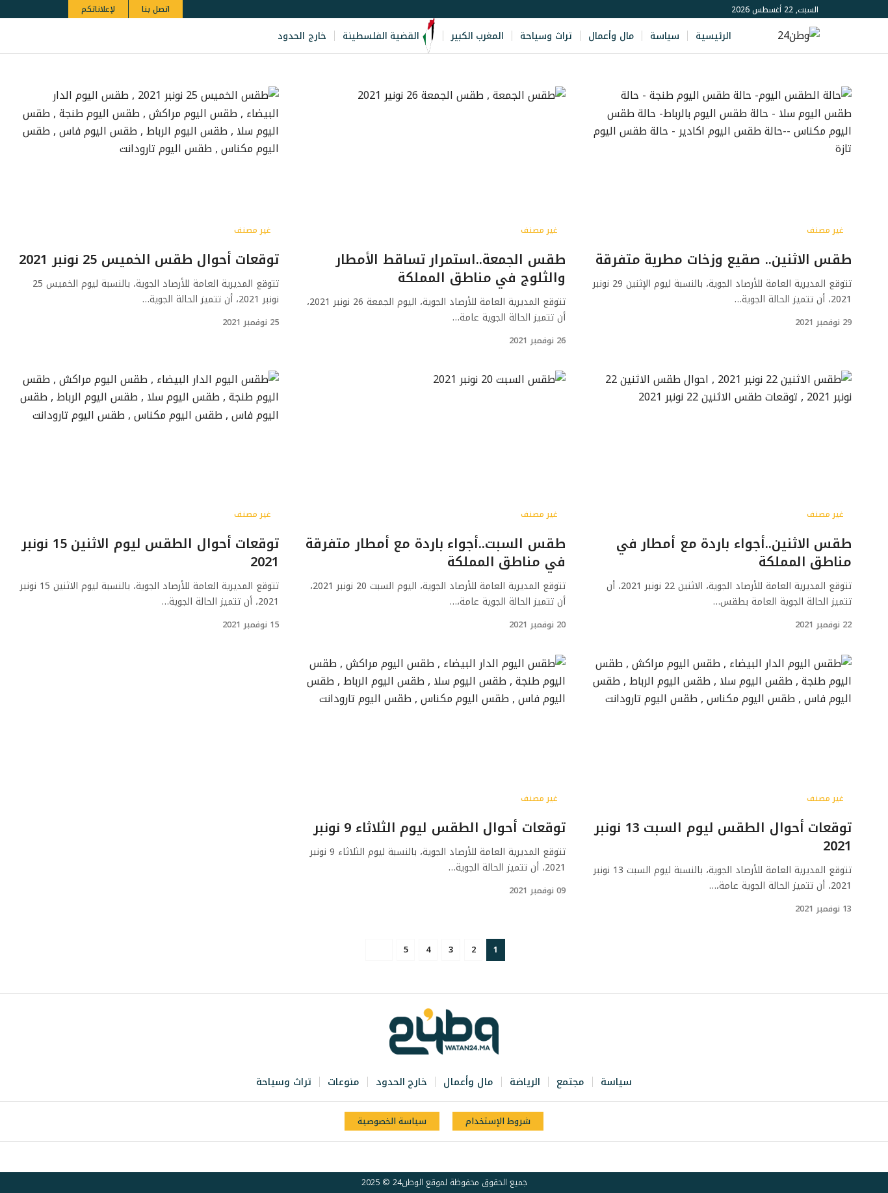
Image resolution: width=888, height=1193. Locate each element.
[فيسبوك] (175, 36)
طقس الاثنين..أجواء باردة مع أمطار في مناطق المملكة (734, 552)
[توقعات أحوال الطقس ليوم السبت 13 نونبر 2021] (722, 733)
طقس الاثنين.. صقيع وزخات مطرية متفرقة (723, 259)
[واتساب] (118, 36)
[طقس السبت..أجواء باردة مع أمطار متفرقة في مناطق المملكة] (435, 449)
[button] (80, 36)
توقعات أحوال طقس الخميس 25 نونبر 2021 (149, 259)
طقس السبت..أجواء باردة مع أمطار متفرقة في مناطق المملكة (436, 552)
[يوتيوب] (146, 36)
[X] (160, 36)
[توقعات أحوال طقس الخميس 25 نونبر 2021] (149, 164)
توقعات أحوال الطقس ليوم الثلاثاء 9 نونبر (439, 827)
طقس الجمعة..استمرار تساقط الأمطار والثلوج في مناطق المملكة (450, 268)
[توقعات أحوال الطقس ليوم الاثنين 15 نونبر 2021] (149, 449)
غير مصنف (825, 230)
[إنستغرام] (132, 36)
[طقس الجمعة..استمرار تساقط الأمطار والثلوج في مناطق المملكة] (435, 164)
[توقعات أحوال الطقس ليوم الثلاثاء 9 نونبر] (435, 733)
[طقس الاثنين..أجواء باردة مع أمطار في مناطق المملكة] (722, 449)
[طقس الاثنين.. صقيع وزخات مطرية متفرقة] (722, 164)
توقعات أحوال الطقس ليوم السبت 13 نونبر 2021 (723, 836)
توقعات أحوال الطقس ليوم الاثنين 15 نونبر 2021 (150, 552)
